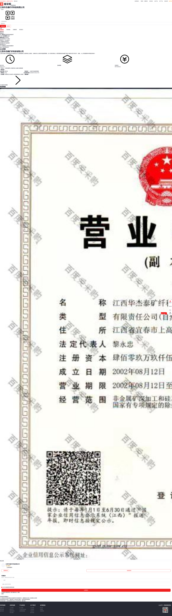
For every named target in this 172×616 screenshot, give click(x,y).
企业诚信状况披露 (4, 84)
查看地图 (21, 68)
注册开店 (170, 1)
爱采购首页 (137, 1)
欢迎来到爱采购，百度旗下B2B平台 (6, 1)
